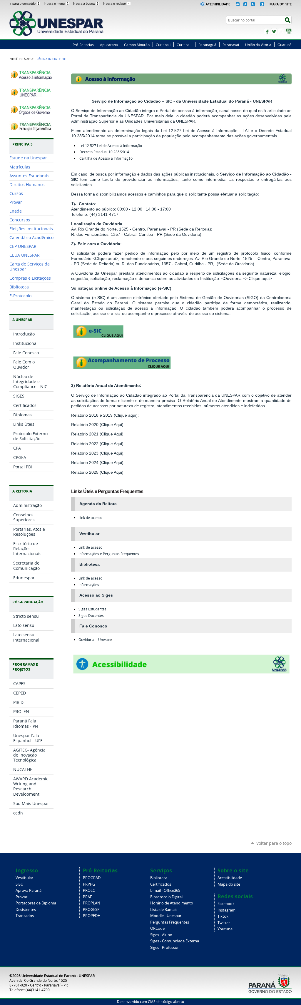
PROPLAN (91, 903)
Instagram (281, 31)
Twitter (274, 31)
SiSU (19, 884)
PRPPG (89, 884)
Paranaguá (207, 44)
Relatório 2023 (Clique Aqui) (97, 453)
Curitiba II (184, 44)
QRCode (157, 928)
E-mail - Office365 (165, 890)
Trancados (25, 915)
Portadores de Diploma (36, 903)
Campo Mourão (137, 44)
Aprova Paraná (28, 890)
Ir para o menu (56, 3)
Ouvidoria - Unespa (94, 639)
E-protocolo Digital (166, 896)
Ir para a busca (85, 3)
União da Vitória (258, 44)
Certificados (160, 884)
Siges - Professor (164, 947)
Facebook (267, 31)
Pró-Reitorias (83, 44)
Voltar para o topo (274, 843)
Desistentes (26, 909)
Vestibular (24, 877)
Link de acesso (90, 517)
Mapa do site (229, 884)
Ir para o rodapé (116, 3)
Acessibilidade (218, 4)
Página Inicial (47, 59)
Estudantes (92, 609)
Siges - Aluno (161, 934)
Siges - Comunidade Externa (174, 941)
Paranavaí (231, 44)
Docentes (91, 615)
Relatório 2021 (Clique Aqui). (98, 434)
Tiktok (223, 916)
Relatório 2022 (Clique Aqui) (97, 443)
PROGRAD (92, 877)
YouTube (289, 31)
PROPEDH (92, 915)
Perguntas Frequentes (169, 922)
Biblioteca (158, 877)
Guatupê (284, 44)
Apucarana (109, 44)
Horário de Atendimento (171, 903)
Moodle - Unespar (165, 915)
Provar (21, 896)
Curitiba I (163, 44)
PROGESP (91, 909)
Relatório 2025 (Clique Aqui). (98, 472)
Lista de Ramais (163, 909)
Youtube (225, 928)
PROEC (89, 890)
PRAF (87, 896)
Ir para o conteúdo (24, 3)
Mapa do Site (281, 4)
